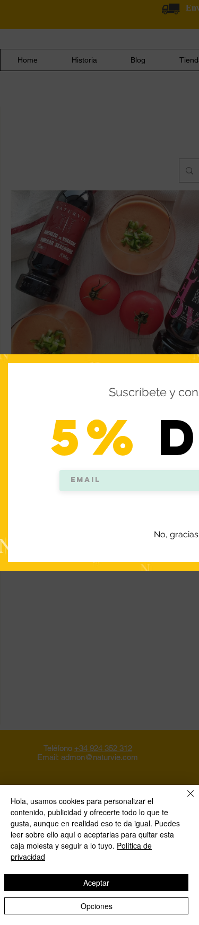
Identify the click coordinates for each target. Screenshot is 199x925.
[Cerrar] (184, 800)
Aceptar (96, 882)
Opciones (97, 906)
